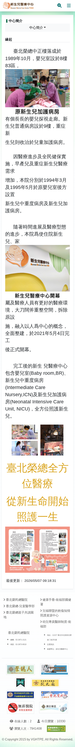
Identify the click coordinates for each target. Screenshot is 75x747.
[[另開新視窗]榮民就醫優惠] (54, 670)
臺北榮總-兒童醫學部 (20, 606)
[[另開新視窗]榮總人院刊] (20, 669)
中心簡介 (36, 28)
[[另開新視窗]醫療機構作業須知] (20, 695)
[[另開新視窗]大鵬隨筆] (54, 695)
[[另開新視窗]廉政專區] (53, 707)
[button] (68, 740)
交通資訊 (50, 644)
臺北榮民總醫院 (17, 599)
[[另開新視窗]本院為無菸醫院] (20, 707)
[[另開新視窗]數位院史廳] (45, 683)
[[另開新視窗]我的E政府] (20, 682)
